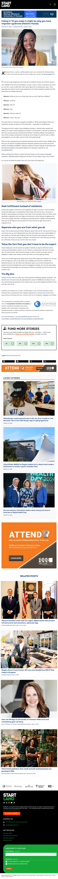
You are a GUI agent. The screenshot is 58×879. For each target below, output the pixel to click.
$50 (47, 343)
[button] (50, 4)
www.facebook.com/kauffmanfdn (33, 319)
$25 (33, 343)
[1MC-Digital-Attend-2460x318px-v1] (29, 368)
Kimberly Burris (7, 773)
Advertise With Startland (10, 835)
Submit (9, 868)
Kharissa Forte (16, 355)
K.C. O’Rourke (6, 724)
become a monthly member (25, 334)
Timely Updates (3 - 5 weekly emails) (18, 861)
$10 (20, 343)
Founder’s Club (7, 833)
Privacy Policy (48, 875)
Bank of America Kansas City (18, 773)
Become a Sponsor (8, 838)
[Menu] (54, 4)
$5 (6, 343)
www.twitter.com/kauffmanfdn (11, 319)
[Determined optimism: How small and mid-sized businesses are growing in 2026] (29, 748)
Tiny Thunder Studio (30, 875)
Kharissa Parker (18, 26)
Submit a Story (7, 840)
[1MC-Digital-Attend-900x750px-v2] (29, 523)
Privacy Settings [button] (39, 875)
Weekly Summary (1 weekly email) (17, 863)
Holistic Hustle (9, 355)
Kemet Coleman (7, 674)
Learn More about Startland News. (11, 810)
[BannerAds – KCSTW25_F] (29, 14)
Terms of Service (9, 876)
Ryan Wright (6, 625)
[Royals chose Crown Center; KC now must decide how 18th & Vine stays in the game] (29, 649)
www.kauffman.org (23, 316)
